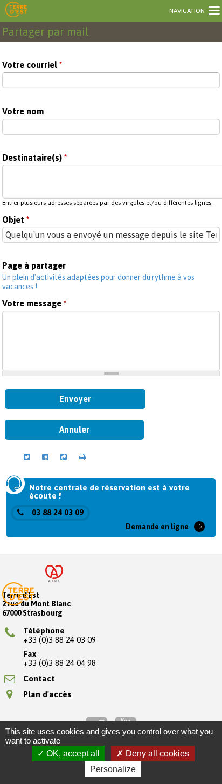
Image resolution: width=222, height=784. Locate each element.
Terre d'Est (16, 10)
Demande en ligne (157, 526)
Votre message (34, 303)
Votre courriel (32, 65)
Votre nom (23, 111)
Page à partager (34, 265)
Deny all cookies (156, 753)
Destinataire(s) (34, 157)
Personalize (113, 769)
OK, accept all (72, 753)
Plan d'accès (47, 694)
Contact (39, 678)
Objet (15, 219)
